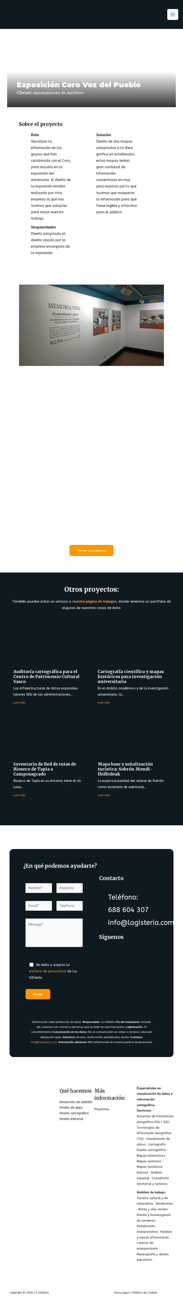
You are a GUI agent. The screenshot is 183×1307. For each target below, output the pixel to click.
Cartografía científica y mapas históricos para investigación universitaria (131, 676)
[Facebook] (108, 951)
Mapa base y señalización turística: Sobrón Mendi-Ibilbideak (125, 769)
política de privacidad (47, 971)
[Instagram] (108, 969)
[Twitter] (127, 951)
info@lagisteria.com (44, 1042)
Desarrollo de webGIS (76, 1102)
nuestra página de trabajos (94, 601)
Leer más (19, 702)
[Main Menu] (172, 14)
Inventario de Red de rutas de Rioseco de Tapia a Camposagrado (44, 769)
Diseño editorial (71, 1119)
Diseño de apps (71, 1107)
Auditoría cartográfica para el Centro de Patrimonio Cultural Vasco (46, 676)
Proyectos (101, 1109)
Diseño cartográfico (74, 1113)
